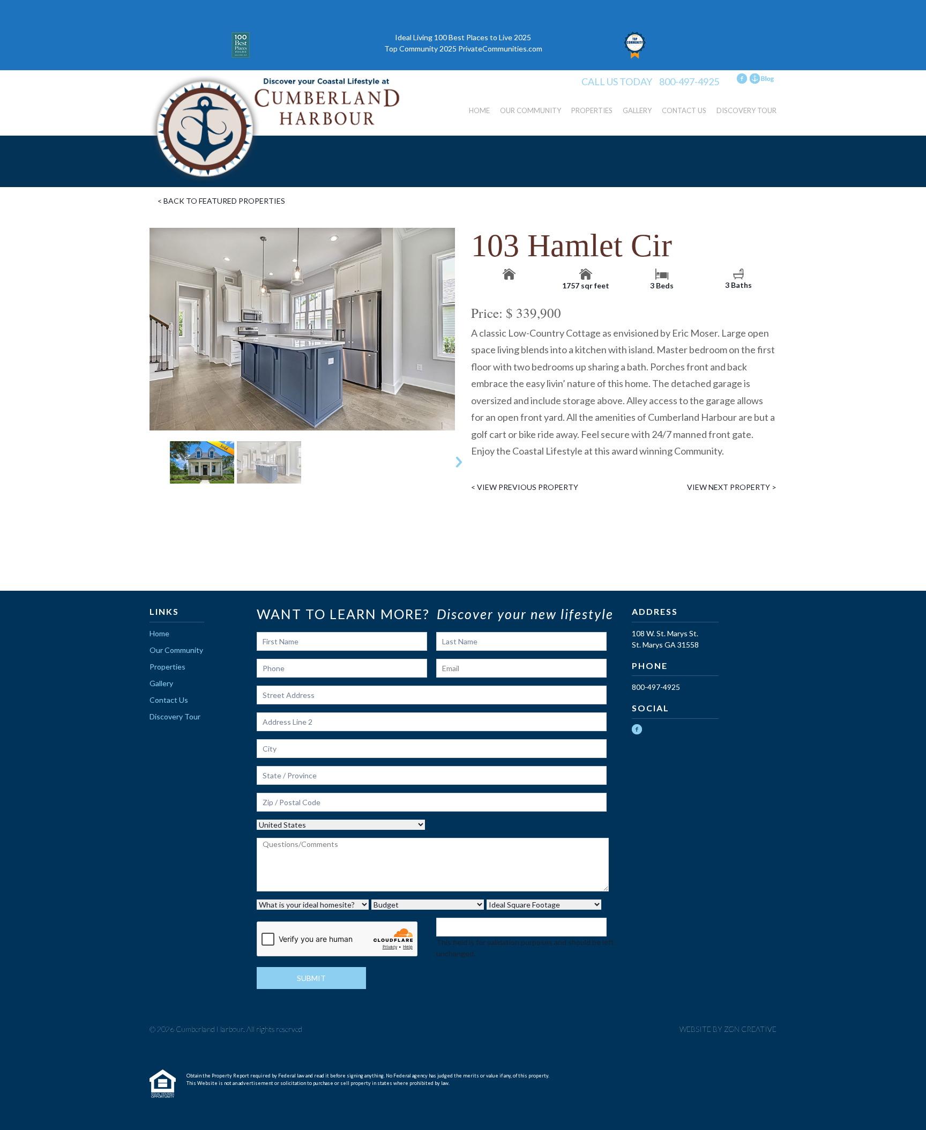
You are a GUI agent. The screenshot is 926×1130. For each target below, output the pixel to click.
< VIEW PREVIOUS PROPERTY (524, 487)
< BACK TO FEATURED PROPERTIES (221, 200)
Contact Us (684, 110)
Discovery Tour (746, 110)
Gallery (637, 110)
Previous (146, 462)
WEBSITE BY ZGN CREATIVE (727, 1029)
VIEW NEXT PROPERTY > (731, 487)
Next (459, 462)
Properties (592, 110)
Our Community (530, 110)
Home (479, 110)
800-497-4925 (689, 81)
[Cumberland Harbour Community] (275, 129)
